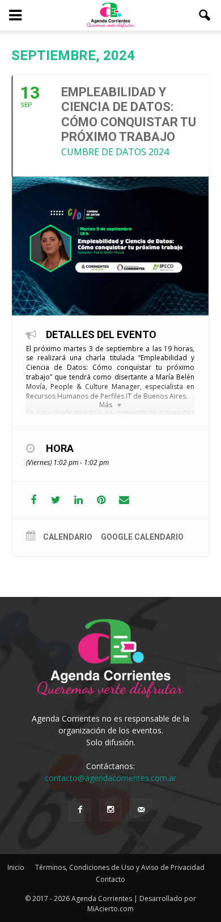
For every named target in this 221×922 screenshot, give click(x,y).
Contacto (110, 879)
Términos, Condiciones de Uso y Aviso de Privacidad (120, 867)
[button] (205, 15)
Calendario (67, 536)
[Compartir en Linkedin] (78, 500)
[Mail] (141, 810)
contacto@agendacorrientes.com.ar (110, 777)
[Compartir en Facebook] (33, 500)
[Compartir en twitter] (56, 500)
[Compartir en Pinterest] (101, 500)
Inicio (15, 867)
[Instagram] (110, 810)
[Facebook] (80, 810)
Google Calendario (142, 536)
